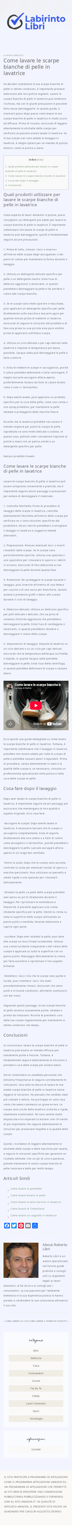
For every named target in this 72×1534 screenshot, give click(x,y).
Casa (36, 1365)
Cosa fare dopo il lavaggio (22, 180)
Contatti (36, 1449)
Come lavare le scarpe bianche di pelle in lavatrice (35, 176)
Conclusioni (13, 185)
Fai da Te (36, 1388)
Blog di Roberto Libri (36, 21)
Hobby (36, 1396)
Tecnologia (36, 1418)
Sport (36, 1411)
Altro (36, 1350)
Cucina (36, 1380)
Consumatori (36, 1373)
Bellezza (36, 1358)
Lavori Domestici (14, 55)
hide (40, 159)
